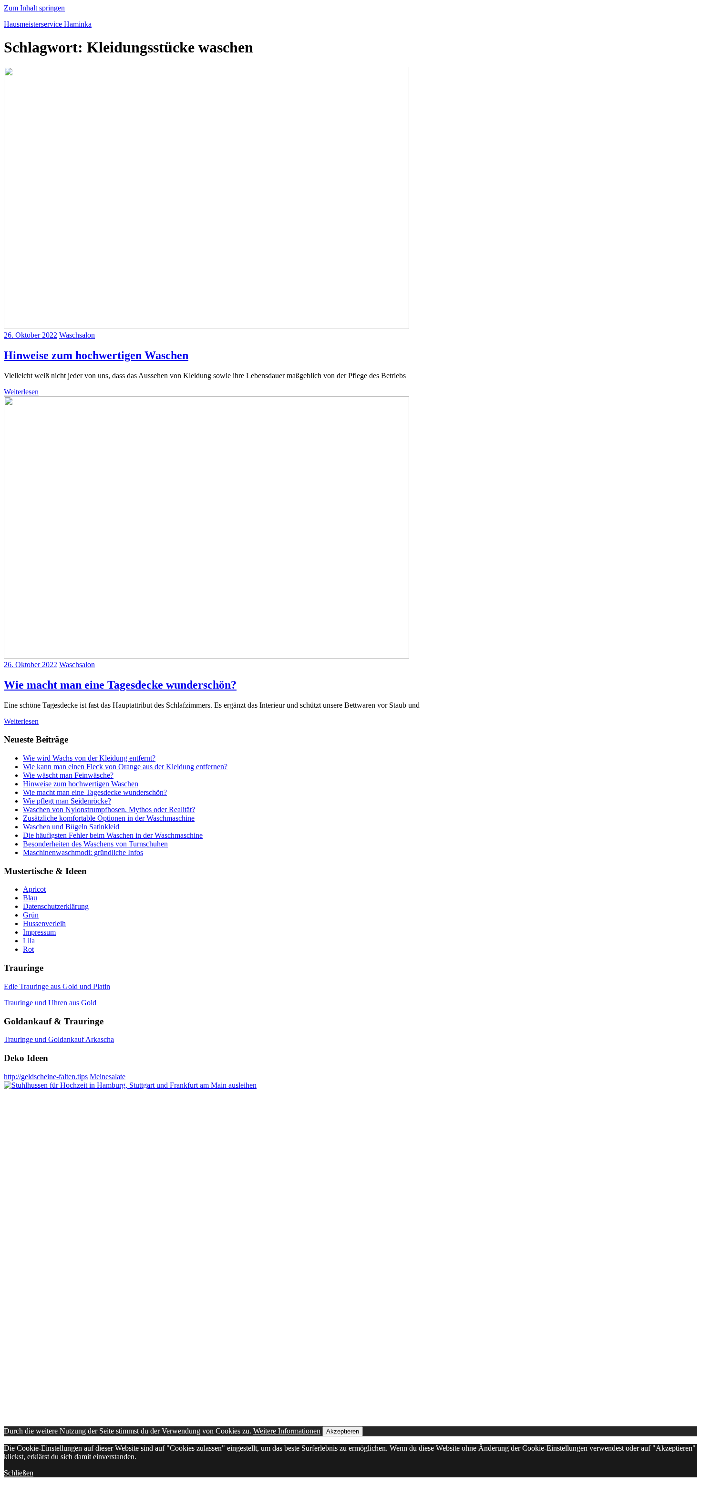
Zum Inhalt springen (34, 8)
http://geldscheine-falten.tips (46, 1076)
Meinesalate (107, 1076)
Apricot (34, 889)
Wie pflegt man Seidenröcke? (67, 801)
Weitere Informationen (286, 1431)
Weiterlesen (21, 392)
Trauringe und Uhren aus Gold (50, 1003)
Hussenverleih (44, 923)
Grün (31, 915)
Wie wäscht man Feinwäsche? (68, 775)
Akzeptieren (342, 1431)
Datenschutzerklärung (56, 906)
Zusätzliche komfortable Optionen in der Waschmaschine (109, 818)
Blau (30, 898)
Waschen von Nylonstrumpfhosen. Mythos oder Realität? (109, 809)
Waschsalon (77, 335)
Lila (29, 941)
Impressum (39, 932)
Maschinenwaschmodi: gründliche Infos (83, 852)
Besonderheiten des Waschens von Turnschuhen (95, 844)
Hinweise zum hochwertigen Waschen (96, 355)
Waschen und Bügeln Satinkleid (71, 827)
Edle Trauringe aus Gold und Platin (57, 986)
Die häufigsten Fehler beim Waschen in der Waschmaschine (113, 835)
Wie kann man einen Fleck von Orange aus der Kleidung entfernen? (125, 767)
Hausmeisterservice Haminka (48, 24)
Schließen (18, 1473)
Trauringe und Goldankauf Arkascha (59, 1039)
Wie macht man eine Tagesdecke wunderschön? (120, 685)
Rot (28, 949)
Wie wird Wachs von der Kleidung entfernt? (89, 758)
